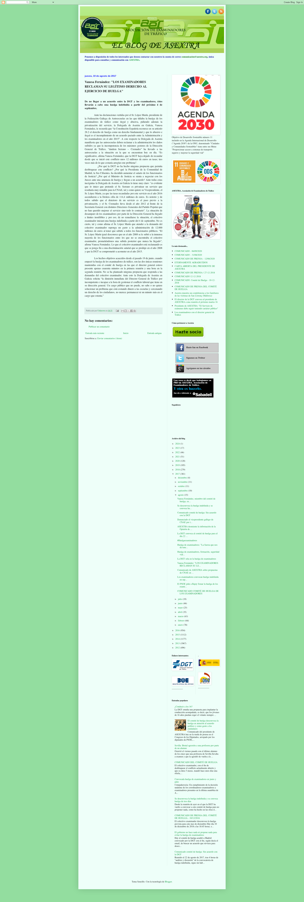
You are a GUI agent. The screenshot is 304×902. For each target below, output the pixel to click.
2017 (177, 473)
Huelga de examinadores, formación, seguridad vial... (198, 553)
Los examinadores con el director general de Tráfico (194, 313)
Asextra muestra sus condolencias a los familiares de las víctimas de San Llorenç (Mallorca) (197, 294)
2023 (177, 447)
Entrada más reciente (95, 333)
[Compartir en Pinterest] (134, 310)
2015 (177, 634)
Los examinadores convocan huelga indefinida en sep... (197, 578)
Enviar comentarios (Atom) (109, 338)
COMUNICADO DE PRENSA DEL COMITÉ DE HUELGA (196, 288)
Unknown (102, 310)
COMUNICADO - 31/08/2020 (188, 254)
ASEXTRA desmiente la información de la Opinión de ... (196, 528)
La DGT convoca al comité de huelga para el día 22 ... (197, 535)
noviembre (183, 481)
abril (180, 611)
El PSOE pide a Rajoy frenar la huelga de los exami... (197, 585)
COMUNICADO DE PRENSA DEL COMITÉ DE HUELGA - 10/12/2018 (196, 816)
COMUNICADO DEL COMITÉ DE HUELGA (196, 762)
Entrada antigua (154, 333)
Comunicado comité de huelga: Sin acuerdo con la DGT (196, 514)
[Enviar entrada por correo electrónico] (117, 310)
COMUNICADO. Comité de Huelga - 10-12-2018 (195, 281)
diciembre (182, 477)
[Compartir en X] (128, 310)
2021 (177, 456)
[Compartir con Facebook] (131, 310)
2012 (177, 647)
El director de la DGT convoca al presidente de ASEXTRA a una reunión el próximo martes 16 (196, 300)
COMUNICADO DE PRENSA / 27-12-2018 (195, 272)
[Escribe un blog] (125, 310)
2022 (177, 452)
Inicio (125, 333)
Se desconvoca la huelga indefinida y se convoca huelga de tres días (196, 800)
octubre (181, 486)
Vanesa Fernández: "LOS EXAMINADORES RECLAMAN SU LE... (197, 564)
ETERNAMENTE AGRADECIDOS (191, 262)
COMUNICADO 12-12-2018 (188, 276)
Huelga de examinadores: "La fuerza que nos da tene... (197, 546)
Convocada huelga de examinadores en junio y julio (195, 780)
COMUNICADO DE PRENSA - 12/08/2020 (195, 258)
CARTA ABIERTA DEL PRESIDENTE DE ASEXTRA (195, 267)
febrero (181, 620)
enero (181, 624)
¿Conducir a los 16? (183, 706)
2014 (177, 638)
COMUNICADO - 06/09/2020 (188, 250)
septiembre (183, 490)
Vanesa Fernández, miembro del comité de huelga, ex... (196, 500)
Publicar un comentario (99, 326)
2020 (177, 460)
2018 (177, 469)
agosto (181, 494)
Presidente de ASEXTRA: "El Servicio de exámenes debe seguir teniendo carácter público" (196, 307)
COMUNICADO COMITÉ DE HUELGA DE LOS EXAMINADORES (198, 592)
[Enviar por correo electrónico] (122, 310)
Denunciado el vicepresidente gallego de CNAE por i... (195, 521)
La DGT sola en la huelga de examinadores (196, 558)
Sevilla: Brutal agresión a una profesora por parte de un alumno (197, 747)
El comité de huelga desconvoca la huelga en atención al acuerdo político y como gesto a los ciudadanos (203, 724)
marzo (181, 616)
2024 (177, 443)
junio (180, 603)
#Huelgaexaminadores (187, 540)
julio (180, 598)
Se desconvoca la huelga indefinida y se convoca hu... (195, 507)
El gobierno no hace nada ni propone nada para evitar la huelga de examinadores (196, 833)
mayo (180, 607)
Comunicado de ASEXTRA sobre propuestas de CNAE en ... (197, 571)
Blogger (168, 881)
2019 (177, 465)
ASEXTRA (134, 60)
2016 (177, 630)
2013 (177, 643)
